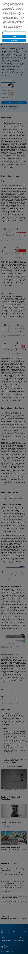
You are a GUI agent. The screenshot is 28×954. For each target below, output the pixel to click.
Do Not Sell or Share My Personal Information (14, 32)
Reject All (14, 36)
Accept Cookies (14, 40)
